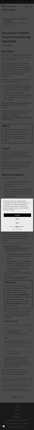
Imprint (13, 229)
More (17, 223)
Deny (17, 219)
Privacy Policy (19, 229)
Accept (17, 215)
